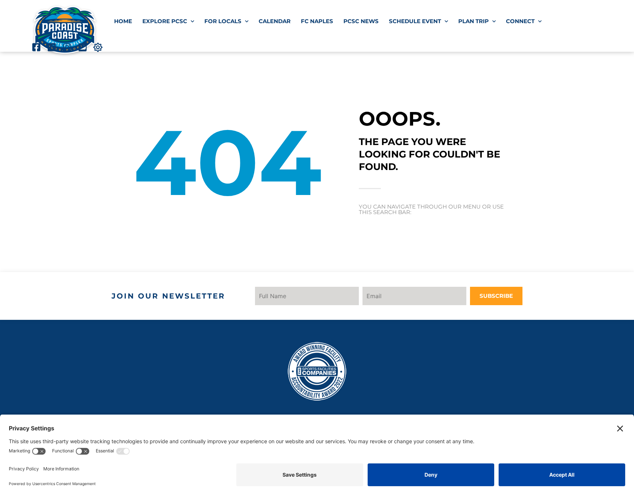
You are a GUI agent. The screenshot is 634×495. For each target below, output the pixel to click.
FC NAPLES (317, 21)
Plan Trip (473, 21)
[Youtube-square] (82, 47)
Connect (520, 21)
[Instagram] (67, 47)
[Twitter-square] (51, 47)
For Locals (222, 21)
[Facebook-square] (36, 47)
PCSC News (361, 21)
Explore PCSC (164, 21)
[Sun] (97, 47)
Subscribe (496, 295)
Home (123, 21)
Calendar (275, 21)
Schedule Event (415, 21)
